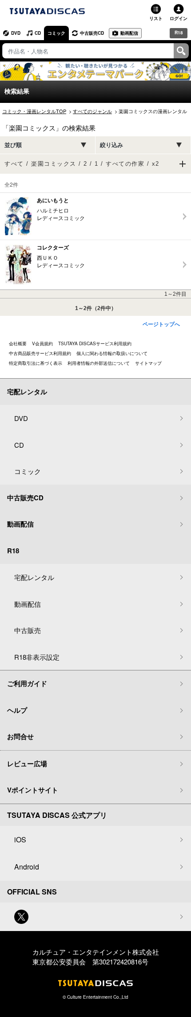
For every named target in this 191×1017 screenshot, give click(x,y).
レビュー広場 (27, 763)
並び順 (13, 145)
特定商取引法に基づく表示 (35, 363)
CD (38, 33)
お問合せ (20, 736)
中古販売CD (92, 33)
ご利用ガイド (27, 683)
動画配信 (129, 33)
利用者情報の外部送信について (99, 363)
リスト (156, 18)
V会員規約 (42, 343)
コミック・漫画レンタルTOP (34, 110)
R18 (179, 32)
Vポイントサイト (32, 790)
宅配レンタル (34, 577)
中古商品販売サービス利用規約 (40, 353)
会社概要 (18, 343)
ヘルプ (17, 710)
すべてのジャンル (92, 110)
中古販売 (27, 630)
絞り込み (111, 145)
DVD (15, 33)
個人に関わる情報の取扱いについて (111, 353)
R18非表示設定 (37, 657)
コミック (56, 33)
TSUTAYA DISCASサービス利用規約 (94, 343)
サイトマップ (148, 363)
